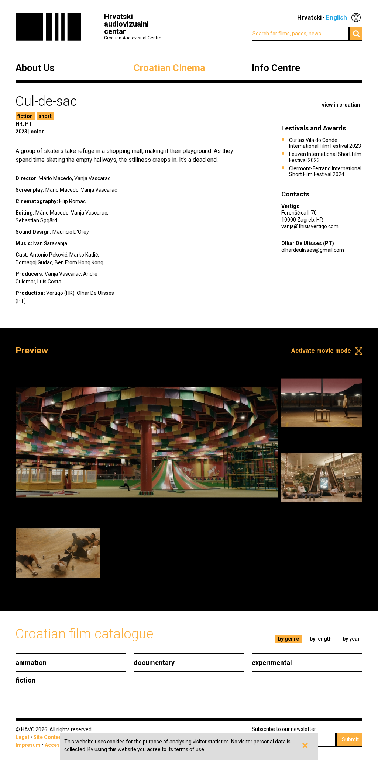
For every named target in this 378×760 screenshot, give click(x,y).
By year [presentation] (351, 639)
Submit (350, 739)
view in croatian (341, 105)
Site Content (48, 737)
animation (31, 662)
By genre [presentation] (288, 639)
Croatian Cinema (169, 68)
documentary (154, 662)
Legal (22, 737)
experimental (272, 662)
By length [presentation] (321, 639)
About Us (35, 68)
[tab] (288, 639)
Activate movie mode (321, 350)
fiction (25, 116)
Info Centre (276, 68)
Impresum (28, 745)
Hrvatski (309, 17)
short (45, 116)
